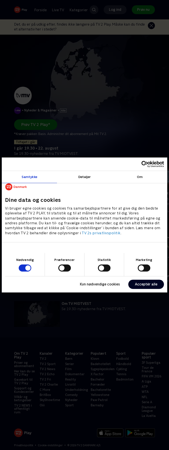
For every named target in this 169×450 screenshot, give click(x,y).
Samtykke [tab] (29, 177)
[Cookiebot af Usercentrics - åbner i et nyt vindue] (144, 164)
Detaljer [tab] (84, 177)
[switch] (64, 268)
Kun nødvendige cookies (100, 284)
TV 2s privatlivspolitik (101, 233)
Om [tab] (140, 177)
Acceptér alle (146, 284)
